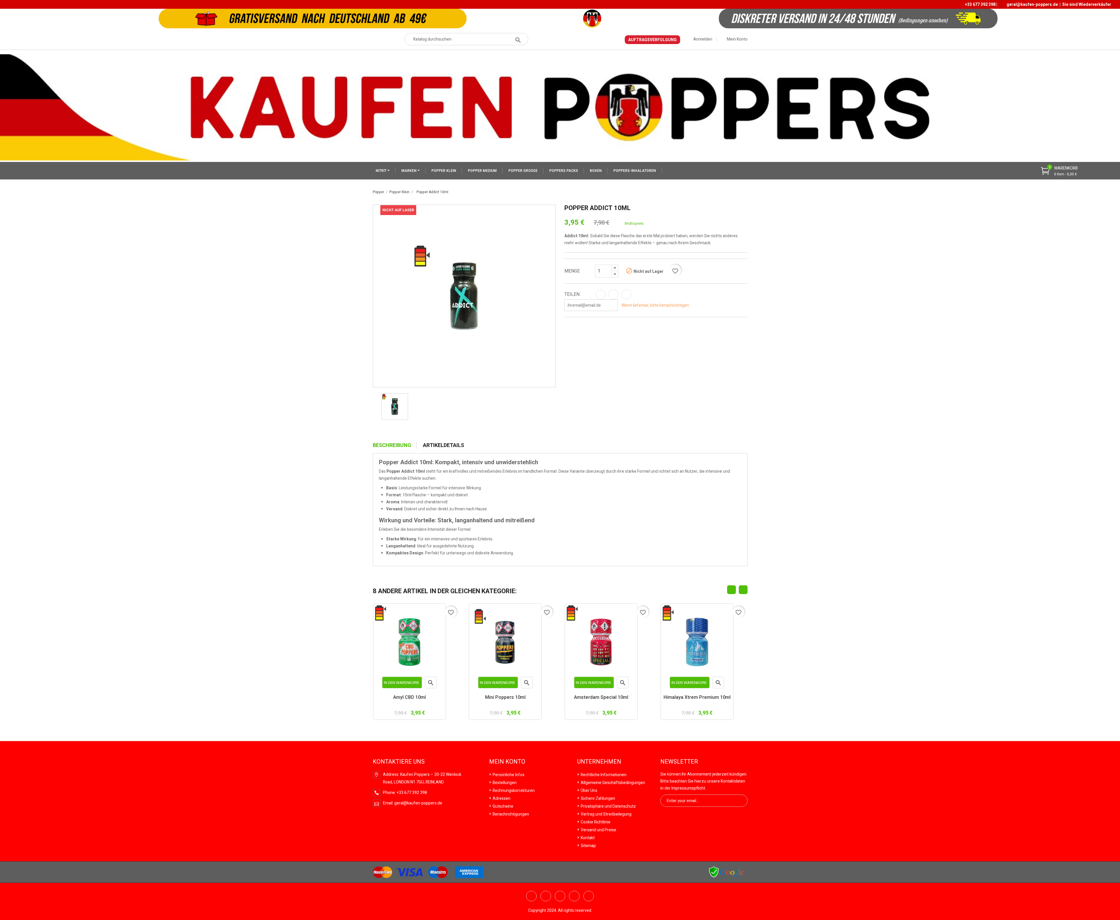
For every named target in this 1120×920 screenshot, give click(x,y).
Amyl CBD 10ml (409, 698)
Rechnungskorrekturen (513, 791)
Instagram (588, 896)
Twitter (531, 896)
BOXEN (596, 170)
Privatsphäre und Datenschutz (608, 806)
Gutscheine (502, 806)
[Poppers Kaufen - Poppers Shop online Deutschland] (560, 107)
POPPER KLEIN (443, 170)
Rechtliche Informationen (603, 775)
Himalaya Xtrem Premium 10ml (697, 698)
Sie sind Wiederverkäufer (1086, 4)
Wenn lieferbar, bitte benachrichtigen (655, 305)
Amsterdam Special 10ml (601, 698)
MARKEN (409, 170)
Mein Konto (507, 762)
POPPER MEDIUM (482, 170)
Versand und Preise (598, 830)
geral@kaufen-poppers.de (1032, 4)
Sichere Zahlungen (597, 798)
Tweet (613, 294)
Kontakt (587, 838)
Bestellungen (504, 783)
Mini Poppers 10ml (505, 698)
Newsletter (679, 762)
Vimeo (574, 896)
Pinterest (626, 294)
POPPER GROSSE (523, 170)
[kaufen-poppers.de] (726, 872)
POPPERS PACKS (563, 170)
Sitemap (588, 846)
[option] (395, 406)
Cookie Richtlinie (595, 822)
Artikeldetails (443, 445)
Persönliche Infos (508, 775)
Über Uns (588, 791)
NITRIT (381, 170)
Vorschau (431, 683)
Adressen (501, 798)
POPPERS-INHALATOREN (634, 170)
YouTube (545, 896)
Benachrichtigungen (510, 814)
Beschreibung (392, 445)
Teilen (601, 294)
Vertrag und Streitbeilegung (605, 814)
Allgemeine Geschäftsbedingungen (612, 783)
